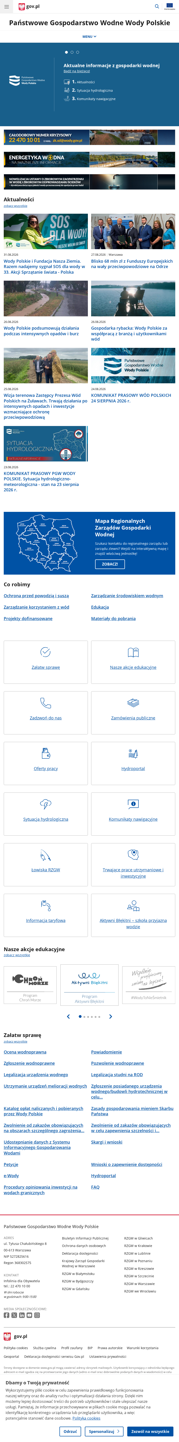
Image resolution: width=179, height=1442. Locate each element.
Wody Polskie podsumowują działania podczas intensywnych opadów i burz (41, 330)
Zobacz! (110, 564)
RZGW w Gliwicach (138, 1238)
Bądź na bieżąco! (77, 71)
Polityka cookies (16, 1348)
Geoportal (11, 1356)
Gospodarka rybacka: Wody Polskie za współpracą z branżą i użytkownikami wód (129, 333)
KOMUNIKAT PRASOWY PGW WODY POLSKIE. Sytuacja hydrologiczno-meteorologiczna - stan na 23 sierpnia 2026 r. (41, 481)
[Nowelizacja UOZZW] (89, 182)
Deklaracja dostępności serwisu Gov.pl (54, 1356)
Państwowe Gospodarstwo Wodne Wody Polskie (89, 22)
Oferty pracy (46, 768)
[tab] (66, 52)
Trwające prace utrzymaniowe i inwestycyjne (133, 873)
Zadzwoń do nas (46, 718)
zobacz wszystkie (15, 206)
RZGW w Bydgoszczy (77, 1281)
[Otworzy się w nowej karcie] (7, 1315)
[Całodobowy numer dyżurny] (89, 137)
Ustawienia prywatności (107, 1356)
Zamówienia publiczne (133, 718)
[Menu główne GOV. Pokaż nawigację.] (6, 6)
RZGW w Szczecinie (139, 1276)
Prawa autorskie (110, 1348)
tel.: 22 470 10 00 (17, 1286)
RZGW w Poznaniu (138, 1261)
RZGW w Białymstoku (78, 1273)
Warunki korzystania (142, 1348)
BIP (90, 1348)
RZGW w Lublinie (137, 1253)
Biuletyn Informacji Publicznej (85, 1238)
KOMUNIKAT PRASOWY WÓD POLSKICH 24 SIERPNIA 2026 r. (131, 398)
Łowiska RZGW (45, 870)
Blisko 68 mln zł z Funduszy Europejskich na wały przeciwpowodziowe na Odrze (132, 263)
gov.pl (20, 1337)
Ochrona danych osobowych (84, 1245)
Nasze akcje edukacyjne (133, 667)
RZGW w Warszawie (139, 1283)
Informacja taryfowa (45, 920)
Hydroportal (133, 768)
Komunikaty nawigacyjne (133, 819)
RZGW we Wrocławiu (140, 1291)
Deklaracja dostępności (80, 1253)
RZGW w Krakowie (138, 1245)
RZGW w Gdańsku (76, 1289)
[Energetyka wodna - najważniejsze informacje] (89, 159)
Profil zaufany (72, 1348)
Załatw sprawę (46, 667)
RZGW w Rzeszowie (139, 1268)
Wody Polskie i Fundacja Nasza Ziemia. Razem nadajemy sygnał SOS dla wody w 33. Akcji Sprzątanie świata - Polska (44, 266)
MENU (88, 36)
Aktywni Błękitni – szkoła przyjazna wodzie (133, 923)
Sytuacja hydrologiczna (45, 819)
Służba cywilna (44, 1348)
